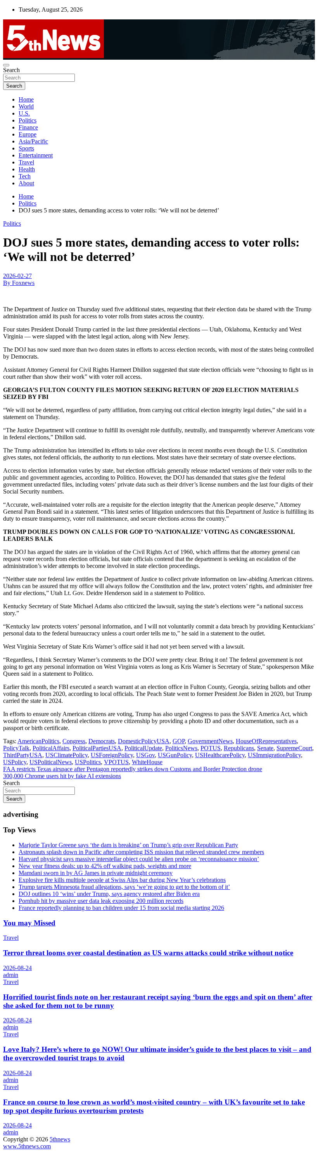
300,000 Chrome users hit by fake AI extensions (62, 776)
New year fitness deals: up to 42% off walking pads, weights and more (105, 866)
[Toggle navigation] (6, 65)
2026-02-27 (17, 276)
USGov (145, 755)
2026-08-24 (17, 968)
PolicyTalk (16, 748)
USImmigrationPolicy (274, 755)
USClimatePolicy (66, 755)
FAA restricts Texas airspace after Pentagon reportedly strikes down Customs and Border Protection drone (132, 769)
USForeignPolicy (112, 755)
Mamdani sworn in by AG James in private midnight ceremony (96, 873)
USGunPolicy (175, 755)
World (26, 106)
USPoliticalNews (50, 762)
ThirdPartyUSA (22, 755)
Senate (265, 748)
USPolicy (14, 762)
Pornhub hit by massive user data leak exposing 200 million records (101, 901)
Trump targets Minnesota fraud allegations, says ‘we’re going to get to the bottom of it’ (124, 887)
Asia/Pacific (33, 141)
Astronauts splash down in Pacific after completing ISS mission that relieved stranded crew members (141, 852)
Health (27, 169)
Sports (26, 148)
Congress (73, 741)
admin (10, 975)
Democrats (101, 741)
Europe (27, 134)
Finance (28, 127)
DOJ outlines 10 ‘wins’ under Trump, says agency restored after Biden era (109, 894)
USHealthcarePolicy (220, 755)
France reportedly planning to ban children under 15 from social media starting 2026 (121, 907)
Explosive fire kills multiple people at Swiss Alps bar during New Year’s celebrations (122, 880)
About (26, 183)
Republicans (239, 748)
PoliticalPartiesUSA (97, 748)
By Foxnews (19, 283)
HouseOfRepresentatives (266, 741)
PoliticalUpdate (143, 748)
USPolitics (88, 762)
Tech (25, 176)
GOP (179, 741)
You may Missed (29, 923)
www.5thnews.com (27, 1146)
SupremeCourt (294, 748)
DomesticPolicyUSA (143, 741)
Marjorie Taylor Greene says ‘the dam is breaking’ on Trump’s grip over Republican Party (128, 845)
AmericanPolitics (38, 741)
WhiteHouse (147, 762)
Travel (26, 162)
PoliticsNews (181, 748)
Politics (27, 120)
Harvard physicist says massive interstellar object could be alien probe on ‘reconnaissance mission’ (139, 859)
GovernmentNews (210, 741)
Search (11, 70)
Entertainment (36, 155)
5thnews (60, 1139)
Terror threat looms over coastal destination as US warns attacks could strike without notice (148, 953)
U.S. (24, 113)
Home (26, 99)
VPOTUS (116, 762)
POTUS (210, 748)
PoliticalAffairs (51, 748)
